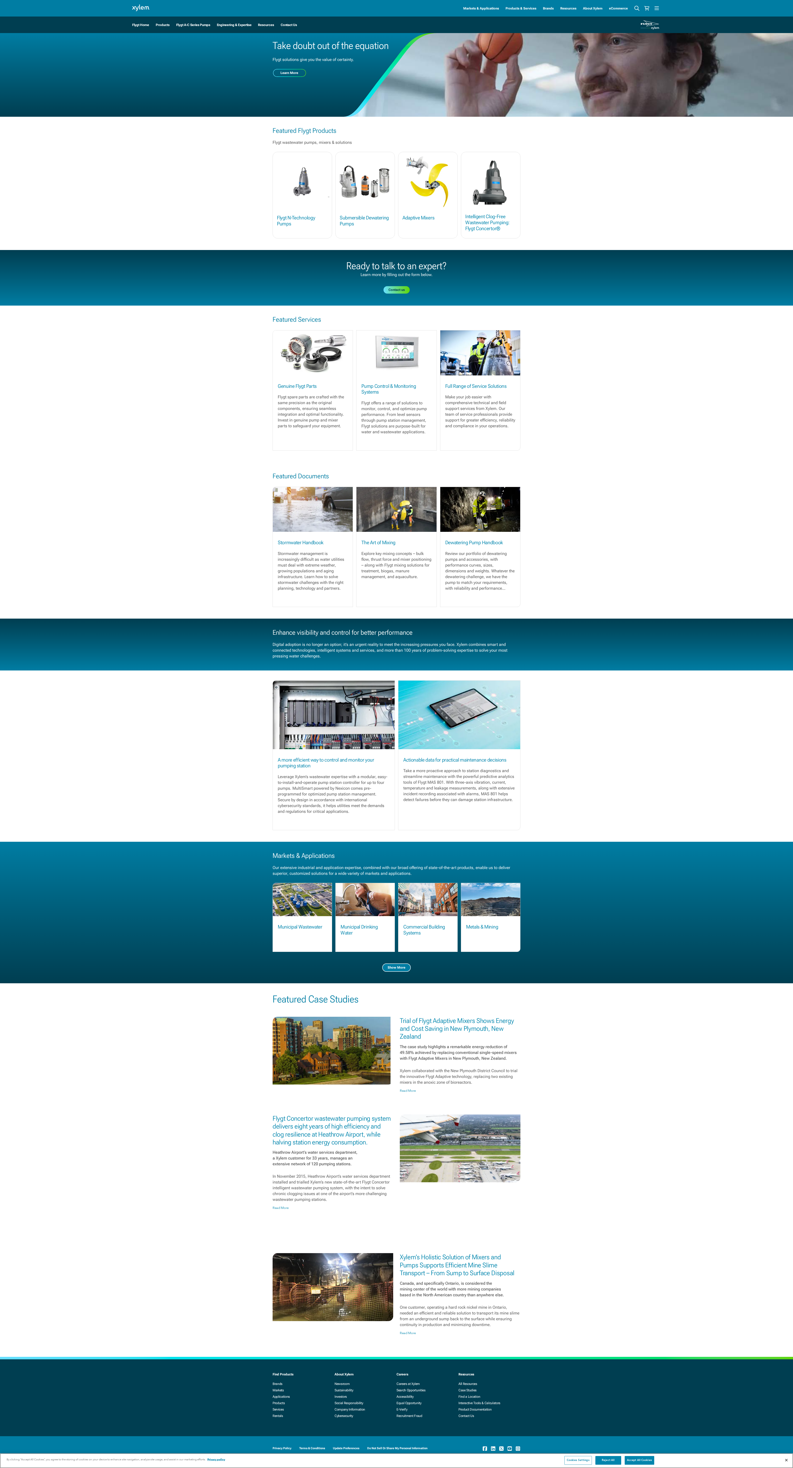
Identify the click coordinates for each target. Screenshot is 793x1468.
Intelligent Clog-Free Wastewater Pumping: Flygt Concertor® (487, 222)
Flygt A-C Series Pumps (193, 25)
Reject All (608, 1460)
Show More (396, 967)
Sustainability (344, 1390)
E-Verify (401, 1409)
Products (279, 1403)
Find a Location (469, 1397)
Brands (548, 8)
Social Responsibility (349, 1403)
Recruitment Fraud (409, 1416)
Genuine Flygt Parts (297, 386)
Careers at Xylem (408, 1384)
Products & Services (521, 8)
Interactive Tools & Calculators (479, 1403)
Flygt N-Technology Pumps (296, 221)
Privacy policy (216, 1459)
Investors (341, 1397)
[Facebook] (484, 1448)
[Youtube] (509, 1448)
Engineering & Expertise (234, 25)
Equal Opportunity (408, 1403)
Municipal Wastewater (300, 927)
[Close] (786, 1460)
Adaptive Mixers (418, 218)
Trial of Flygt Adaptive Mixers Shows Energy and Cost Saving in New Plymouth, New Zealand (457, 1029)
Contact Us (289, 25)
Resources (568, 8)
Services (278, 1409)
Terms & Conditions (312, 1448)
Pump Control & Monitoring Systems (388, 389)
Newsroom (342, 1384)
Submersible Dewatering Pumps (364, 221)
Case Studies (467, 1390)
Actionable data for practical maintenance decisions (454, 760)
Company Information (350, 1409)
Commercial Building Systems (424, 930)
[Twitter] (501, 1448)
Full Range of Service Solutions (476, 386)
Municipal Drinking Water (359, 930)
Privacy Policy (282, 1448)
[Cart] (647, 8)
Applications (281, 1397)
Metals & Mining (482, 927)
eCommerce (618, 8)
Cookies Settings (578, 1460)
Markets (278, 1390)
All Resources (467, 1384)
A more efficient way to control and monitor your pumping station (326, 763)
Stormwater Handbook (300, 542)
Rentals (278, 1416)
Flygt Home (140, 25)
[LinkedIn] (493, 1448)
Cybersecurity (344, 1416)
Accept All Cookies (639, 1460)
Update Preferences (346, 1448)
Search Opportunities (411, 1390)
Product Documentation (474, 1409)
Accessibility (405, 1397)
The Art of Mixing (378, 542)
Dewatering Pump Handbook (474, 542)
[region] (396, 1460)
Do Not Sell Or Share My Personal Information (397, 1448)
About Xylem (592, 8)
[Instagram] (517, 1448)
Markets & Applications (481, 8)
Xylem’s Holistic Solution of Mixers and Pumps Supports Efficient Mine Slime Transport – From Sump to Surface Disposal (457, 1265)
